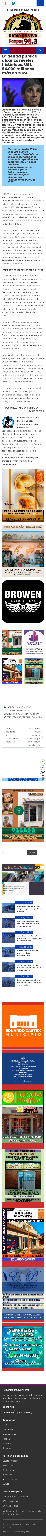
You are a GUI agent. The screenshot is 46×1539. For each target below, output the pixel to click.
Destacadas (24, 710)
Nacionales (22, 713)
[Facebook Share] (43, 767)
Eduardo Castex (10, 1461)
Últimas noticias (10, 1506)
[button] (43, 778)
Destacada (10, 710)
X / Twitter (24, 1412)
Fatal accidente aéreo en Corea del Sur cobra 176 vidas (12, 736)
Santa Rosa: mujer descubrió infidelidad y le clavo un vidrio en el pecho (33, 736)
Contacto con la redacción (15, 1496)
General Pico (9, 1465)
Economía (9, 713)
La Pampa (7, 1425)
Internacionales (10, 1434)
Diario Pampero (23, 10)
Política (6, 1439)
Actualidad (25, 707)
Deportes (7, 1448)
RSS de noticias (10, 1501)
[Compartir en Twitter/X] (43, 773)
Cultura (6, 1484)
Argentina (24, 717)
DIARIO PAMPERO (16, 1390)
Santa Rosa (8, 1470)
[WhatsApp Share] (43, 762)
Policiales (7, 1474)
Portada (34, 713)
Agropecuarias (10, 1479)
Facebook (9, 1412)
